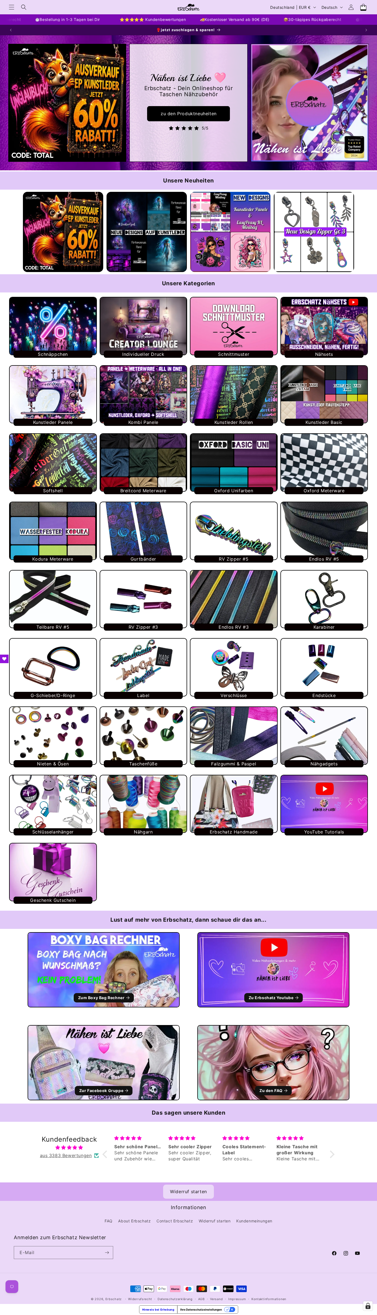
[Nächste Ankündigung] (366, 30)
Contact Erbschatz (174, 1221)
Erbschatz (113, 1299)
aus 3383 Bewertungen (66, 1155)
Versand (216, 1299)
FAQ (109, 1221)
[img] (69, 1148)
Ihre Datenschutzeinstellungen (201, 1309)
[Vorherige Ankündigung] (11, 30)
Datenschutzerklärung (175, 1299)
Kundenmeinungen (254, 1221)
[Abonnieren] (107, 1252)
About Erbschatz (134, 1221)
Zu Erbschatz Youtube (271, 997)
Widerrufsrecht (140, 1299)
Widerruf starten (188, 1191)
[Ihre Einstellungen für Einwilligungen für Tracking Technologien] (368, 1306)
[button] (12, 7)
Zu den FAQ (271, 1090)
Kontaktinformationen (268, 1299)
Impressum (237, 1299)
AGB (201, 1299)
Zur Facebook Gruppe (101, 1090)
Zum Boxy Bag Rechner (101, 997)
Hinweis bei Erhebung (158, 1309)
